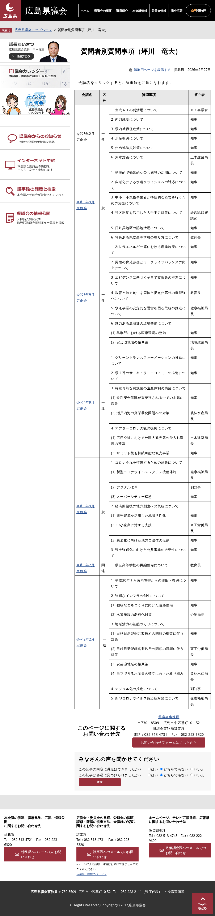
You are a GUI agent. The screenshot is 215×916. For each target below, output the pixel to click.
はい (154, 769)
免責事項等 (176, 891)
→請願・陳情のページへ (91, 874)
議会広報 (177, 11)
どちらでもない (176, 769)
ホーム (85, 11)
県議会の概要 (103, 11)
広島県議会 (46, 10)
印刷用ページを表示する (152, 69)
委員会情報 (159, 11)
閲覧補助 (201, 10)
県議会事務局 (169, 717)
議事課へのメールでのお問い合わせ (113, 854)
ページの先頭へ (202, 903)
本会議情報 (139, 11)
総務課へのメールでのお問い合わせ (41, 854)
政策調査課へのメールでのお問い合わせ (186, 850)
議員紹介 (122, 11)
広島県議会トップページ (33, 29)
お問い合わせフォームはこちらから (169, 742)
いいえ (199, 769)
